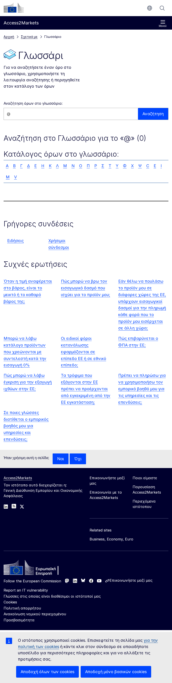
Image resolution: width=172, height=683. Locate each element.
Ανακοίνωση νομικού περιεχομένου (35, 614)
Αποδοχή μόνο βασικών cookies (116, 671)
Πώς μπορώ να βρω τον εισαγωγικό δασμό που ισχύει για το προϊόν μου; (85, 288)
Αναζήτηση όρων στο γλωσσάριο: (33, 103)
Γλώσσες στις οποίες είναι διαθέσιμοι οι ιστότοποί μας (52, 596)
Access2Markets (18, 478)
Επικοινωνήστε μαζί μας (131, 580)
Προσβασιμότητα (19, 620)
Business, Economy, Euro (111, 539)
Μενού (163, 26)
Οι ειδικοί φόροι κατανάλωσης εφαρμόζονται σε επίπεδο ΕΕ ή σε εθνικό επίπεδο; (83, 352)
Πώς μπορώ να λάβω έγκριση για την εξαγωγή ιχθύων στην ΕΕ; (28, 382)
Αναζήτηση (162, 8)
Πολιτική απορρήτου (22, 608)
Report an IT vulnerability (26, 590)
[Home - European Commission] (36, 568)
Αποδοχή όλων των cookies (47, 671)
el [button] (149, 8)
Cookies (10, 602)
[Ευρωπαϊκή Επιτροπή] (14, 8)
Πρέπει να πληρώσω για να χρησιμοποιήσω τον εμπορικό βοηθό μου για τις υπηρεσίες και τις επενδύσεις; (142, 389)
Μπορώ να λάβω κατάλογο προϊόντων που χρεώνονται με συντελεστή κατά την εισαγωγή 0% (25, 352)
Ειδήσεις (15, 240)
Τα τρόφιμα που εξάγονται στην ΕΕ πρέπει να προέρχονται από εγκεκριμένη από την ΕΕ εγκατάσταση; (85, 389)
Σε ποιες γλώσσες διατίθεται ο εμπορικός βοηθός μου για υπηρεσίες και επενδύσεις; (26, 426)
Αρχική (9, 37)
